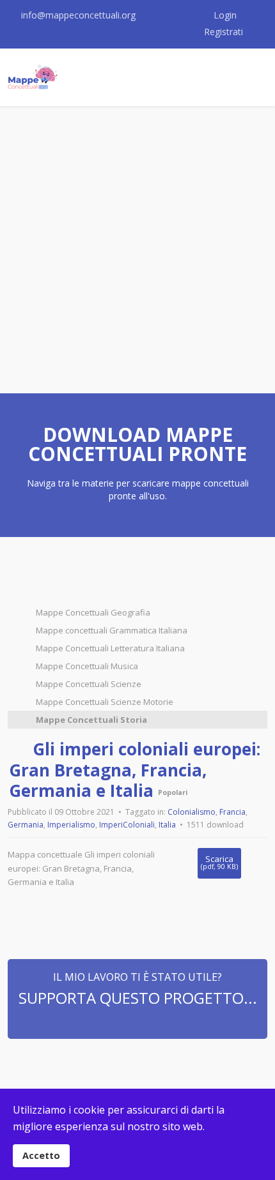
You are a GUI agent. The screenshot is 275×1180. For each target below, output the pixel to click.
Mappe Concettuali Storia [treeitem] (91, 719)
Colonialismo (192, 811)
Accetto (41, 1155)
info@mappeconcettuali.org (78, 15)
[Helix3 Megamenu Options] (246, 77)
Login (225, 15)
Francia (232, 811)
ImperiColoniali (127, 824)
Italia (167, 824)
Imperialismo (71, 824)
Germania (25, 824)
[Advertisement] (137, 249)
